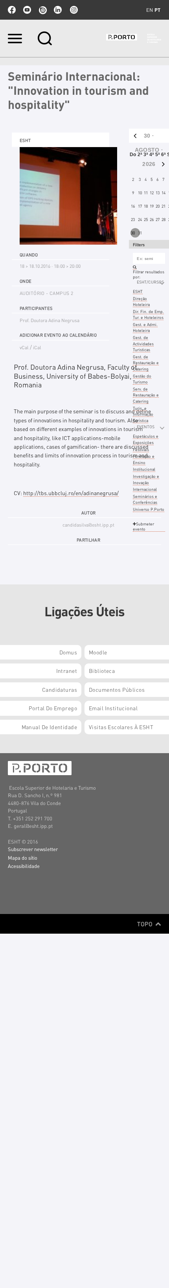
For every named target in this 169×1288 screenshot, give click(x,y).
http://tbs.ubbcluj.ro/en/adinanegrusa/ (71, 492)
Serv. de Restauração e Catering (146, 395)
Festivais (141, 449)
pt (157, 10)
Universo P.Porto (148, 509)
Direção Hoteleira (141, 301)
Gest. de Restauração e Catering (146, 362)
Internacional (145, 489)
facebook (12, 10)
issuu (42, 10)
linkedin (58, 10)
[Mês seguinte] (164, 164)
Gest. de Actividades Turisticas (143, 343)
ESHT (138, 291)
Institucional (144, 469)
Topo (145, 924)
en (149, 10)
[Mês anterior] (133, 136)
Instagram (73, 10)
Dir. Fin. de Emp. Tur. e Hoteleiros (148, 314)
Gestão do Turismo (142, 379)
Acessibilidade (24, 865)
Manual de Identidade (49, 726)
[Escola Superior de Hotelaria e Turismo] (133, 38)
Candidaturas (59, 689)
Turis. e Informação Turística (143, 414)
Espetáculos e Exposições (145, 439)
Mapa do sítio (22, 857)
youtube (27, 10)
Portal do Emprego (53, 707)
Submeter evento (143, 526)
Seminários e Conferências (145, 499)
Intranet (66, 670)
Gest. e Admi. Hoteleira (145, 327)
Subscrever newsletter (33, 849)
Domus (68, 652)
